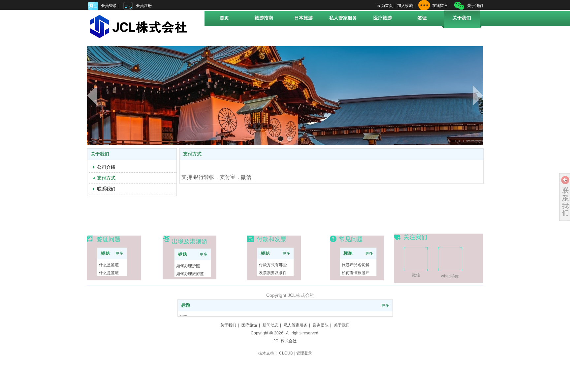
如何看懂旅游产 (355, 272)
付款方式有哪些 (273, 265)
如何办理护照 (188, 266)
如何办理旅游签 (190, 273)
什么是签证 (109, 265)
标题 (105, 253)
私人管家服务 (295, 325)
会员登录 (109, 5)
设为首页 (385, 5)
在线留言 (440, 5)
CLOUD (286, 353)
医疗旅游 (249, 325)
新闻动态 (270, 325)
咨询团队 (321, 325)
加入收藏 (405, 5)
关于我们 (475, 5)
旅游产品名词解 (355, 265)
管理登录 (304, 353)
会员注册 (144, 5)
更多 (119, 253)
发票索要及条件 (273, 272)
